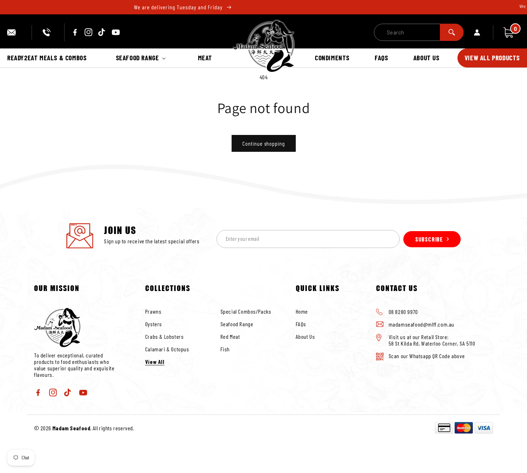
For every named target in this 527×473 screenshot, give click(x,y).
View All (155, 361)
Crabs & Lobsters (164, 336)
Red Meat (230, 336)
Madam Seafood (71, 428)
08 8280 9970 (48, 32)
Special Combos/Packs (245, 311)
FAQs (301, 323)
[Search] (452, 32)
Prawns (153, 311)
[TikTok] (102, 32)
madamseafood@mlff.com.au (14, 32)
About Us (305, 336)
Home (302, 311)
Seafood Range (236, 323)
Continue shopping (263, 143)
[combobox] (419, 32)
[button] (142, 57)
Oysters (153, 323)
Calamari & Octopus (167, 349)
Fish (225, 349)
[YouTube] (116, 32)
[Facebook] (75, 32)
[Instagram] (88, 32)
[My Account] (483, 32)
